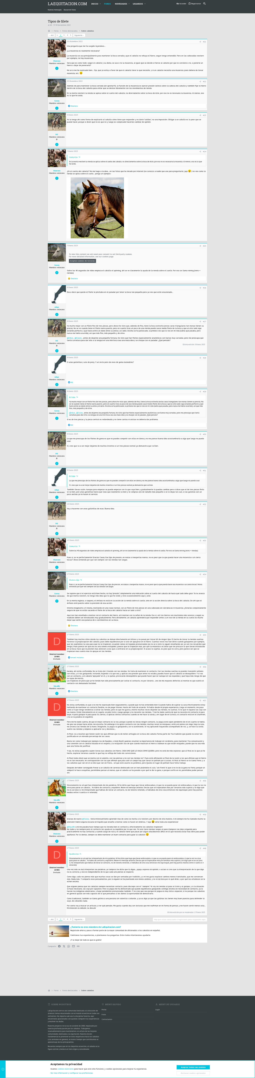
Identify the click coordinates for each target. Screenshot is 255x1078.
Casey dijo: (73, 157)
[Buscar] (204, 4)
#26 (204, 288)
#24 (204, 151)
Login (157, 1010)
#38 (204, 781)
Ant (52, 35)
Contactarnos (107, 1019)
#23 (204, 115)
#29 (204, 392)
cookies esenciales (66, 1069)
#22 (204, 81)
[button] (100, 4)
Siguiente (78, 35)
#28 (204, 358)
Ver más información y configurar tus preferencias (71, 1073)
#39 (204, 814)
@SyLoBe (71, 827)
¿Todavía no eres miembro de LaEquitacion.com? (95, 927)
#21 (204, 42)
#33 (204, 541)
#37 (204, 700)
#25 (204, 246)
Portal (104, 1010)
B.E (51, 25)
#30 (204, 434)
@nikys (70, 338)
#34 (204, 574)
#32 (204, 504)
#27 (204, 321)
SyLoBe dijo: (74, 854)
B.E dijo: (72, 397)
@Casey (78, 338)
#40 (204, 848)
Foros (104, 1015)
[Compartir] (200, 42)
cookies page (107, 256)
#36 (204, 667)
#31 (204, 470)
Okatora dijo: (74, 580)
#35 (204, 635)
